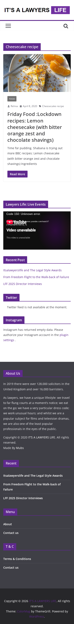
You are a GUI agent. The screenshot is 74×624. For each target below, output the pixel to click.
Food (12, 98)
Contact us (10, 533)
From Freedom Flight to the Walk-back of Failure (36, 277)
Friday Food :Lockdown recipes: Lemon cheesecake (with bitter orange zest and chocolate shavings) (34, 127)
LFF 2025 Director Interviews (22, 284)
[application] (37, 230)
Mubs (20, 448)
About (7, 524)
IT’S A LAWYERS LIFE (41, 437)
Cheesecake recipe (53, 106)
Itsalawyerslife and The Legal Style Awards (32, 270)
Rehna (14, 106)
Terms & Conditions (17, 559)
